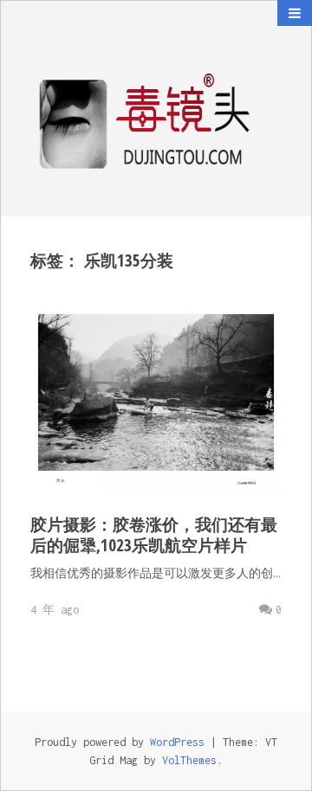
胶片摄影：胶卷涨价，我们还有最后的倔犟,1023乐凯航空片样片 (153, 534)
